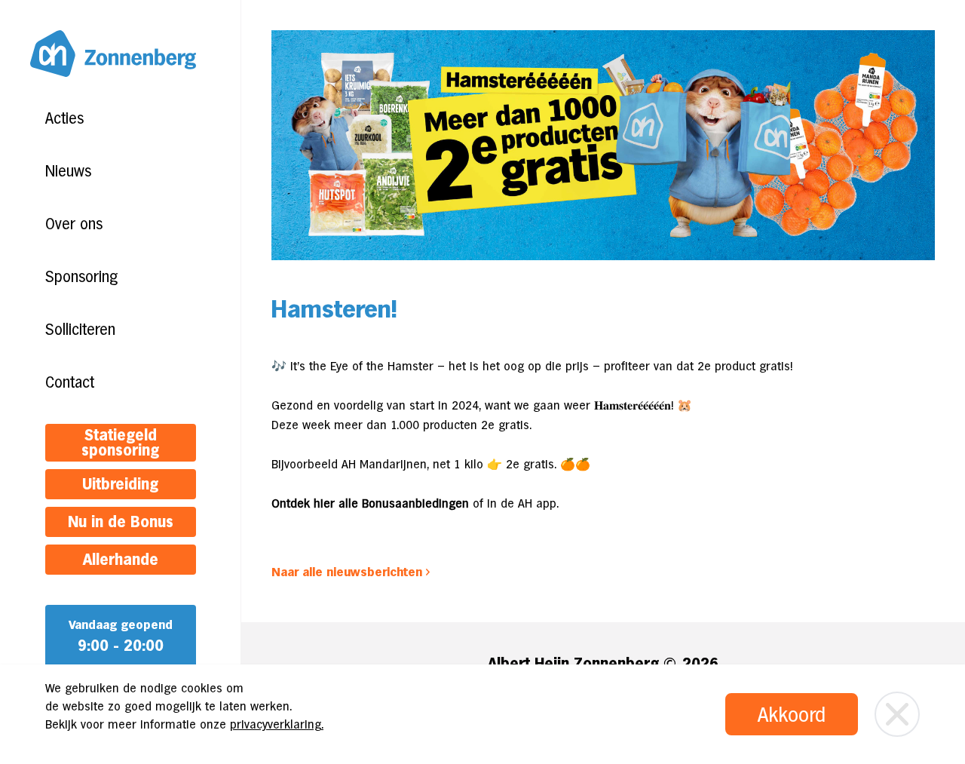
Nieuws (68, 171)
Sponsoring (81, 277)
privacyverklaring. (276, 724)
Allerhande (120, 560)
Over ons (74, 224)
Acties (64, 118)
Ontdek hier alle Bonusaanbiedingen (370, 503)
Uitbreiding (120, 484)
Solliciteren (80, 330)
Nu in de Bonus (120, 522)
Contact (69, 382)
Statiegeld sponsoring (120, 442)
